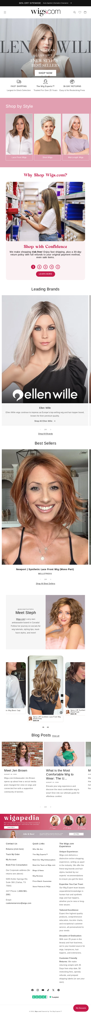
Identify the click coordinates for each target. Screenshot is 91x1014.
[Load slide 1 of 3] (42, 76)
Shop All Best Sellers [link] (45, 584)
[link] (19, 85)
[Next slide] (47, 727)
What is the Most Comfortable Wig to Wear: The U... (60, 774)
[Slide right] (88, 137)
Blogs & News (38, 870)
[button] (5, 12)
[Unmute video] (61, 712)
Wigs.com (20, 619)
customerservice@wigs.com (18, 903)
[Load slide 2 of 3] (45, 76)
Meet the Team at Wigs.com (44, 865)
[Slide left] (2, 137)
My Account (11, 860)
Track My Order (13, 854)
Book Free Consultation (16, 865)
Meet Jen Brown (15, 770)
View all (55, 736)
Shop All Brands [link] (45, 434)
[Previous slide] (43, 727)
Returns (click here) (15, 849)
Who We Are (38, 849)
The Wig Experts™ (40, 854)
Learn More (45, 274)
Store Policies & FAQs (41, 886)
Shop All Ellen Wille (43, 421)
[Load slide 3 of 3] (49, 76)
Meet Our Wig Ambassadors (44, 860)
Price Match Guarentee (42, 881)
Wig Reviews (38, 876)
